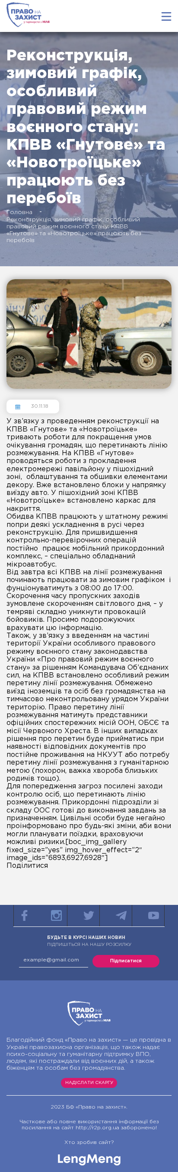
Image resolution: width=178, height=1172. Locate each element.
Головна (19, 212)
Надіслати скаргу (89, 1083)
